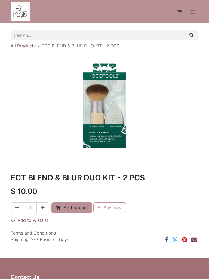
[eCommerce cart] (179, 11)
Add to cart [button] (75, 207)
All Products (23, 45)
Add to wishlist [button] (32, 220)
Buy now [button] (111, 207)
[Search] (191, 35)
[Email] (194, 240)
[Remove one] (17, 207)
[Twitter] (175, 240)
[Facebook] (166, 240)
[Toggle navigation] (192, 12)
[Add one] (42, 207)
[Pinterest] (184, 240)
